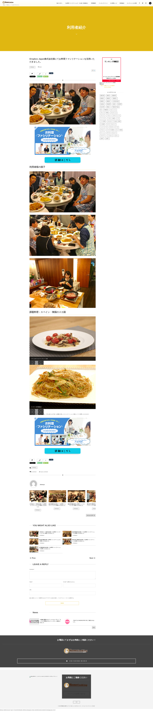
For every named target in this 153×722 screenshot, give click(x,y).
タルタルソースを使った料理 (114, 121)
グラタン (102, 130)
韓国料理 (114, 95)
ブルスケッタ (114, 112)
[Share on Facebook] (139, 3)
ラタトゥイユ (113, 109)
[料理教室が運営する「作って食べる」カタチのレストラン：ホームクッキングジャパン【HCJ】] (8, 2)
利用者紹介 (32, 67)
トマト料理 (102, 121)
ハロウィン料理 (111, 118)
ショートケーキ (103, 127)
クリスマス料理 (110, 130)
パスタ (108, 115)
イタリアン (102, 135)
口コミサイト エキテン (114, 80)
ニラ (118, 118)
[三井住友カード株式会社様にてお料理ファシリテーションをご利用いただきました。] (38, 496)
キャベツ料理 (119, 130)
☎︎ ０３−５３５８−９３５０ (76, 661)
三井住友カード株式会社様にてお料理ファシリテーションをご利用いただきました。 (38, 505)
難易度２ (102, 101)
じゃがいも (110, 135)
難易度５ (102, 98)
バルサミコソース (116, 115)
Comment (31, 569)
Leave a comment (44, 471)
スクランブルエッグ (111, 124)
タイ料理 (102, 124)
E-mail (64, 581)
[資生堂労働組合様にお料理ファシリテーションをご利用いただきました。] (76, 496)
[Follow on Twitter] (142, 3)
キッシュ (102, 132)
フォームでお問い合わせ (76, 694)
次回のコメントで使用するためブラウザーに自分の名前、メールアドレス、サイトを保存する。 (53, 598)
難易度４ (109, 98)
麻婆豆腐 (102, 95)
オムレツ (114, 132)
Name (30, 581)
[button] (150, 3)
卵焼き (108, 107)
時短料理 (109, 104)
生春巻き (102, 104)
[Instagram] (146, 3)
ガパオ (108, 132)
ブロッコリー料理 (104, 112)
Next (91, 558)
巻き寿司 (102, 107)
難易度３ (115, 98)
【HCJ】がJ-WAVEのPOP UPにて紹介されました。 (83, 621)
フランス (102, 115)
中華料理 (106, 109)
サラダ (111, 127)
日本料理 (119, 104)
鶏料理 (108, 95)
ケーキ (116, 127)
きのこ (116, 135)
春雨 (114, 104)
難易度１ (109, 101)
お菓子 (101, 138)
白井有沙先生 (116, 101)
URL (30, 589)
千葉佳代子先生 (115, 107)
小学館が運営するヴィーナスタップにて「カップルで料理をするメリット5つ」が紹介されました (50, 621)
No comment (33, 471)
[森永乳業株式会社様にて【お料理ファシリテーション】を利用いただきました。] (57, 496)
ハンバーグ (102, 118)
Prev (34, 558)
